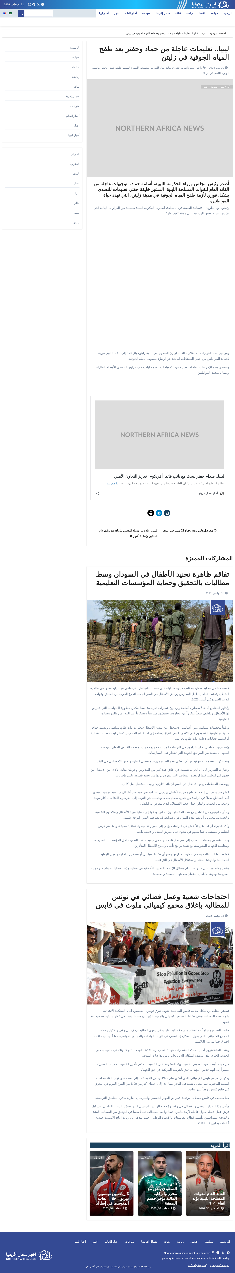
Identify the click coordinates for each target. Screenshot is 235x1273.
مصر (76, 212)
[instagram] (29, 4)
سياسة (214, 13)
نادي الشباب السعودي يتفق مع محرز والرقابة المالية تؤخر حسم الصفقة (162, 1194)
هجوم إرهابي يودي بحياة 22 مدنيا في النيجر (188, 530)
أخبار (116, 13)
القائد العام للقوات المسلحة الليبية (152, 67)
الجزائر (75, 154)
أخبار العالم (131, 13)
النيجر (76, 173)
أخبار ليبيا (104, 13)
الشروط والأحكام (197, 1265)
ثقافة (178, 13)
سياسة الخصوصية (219, 1265)
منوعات (146, 13)
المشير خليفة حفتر (120, 67)
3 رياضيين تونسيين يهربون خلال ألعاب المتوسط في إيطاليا (112, 1198)
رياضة (189, 13)
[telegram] (42, 4)
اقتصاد (201, 13)
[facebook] (33, 4)
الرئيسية (227, 13)
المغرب (74, 163)
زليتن (209, 73)
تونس (76, 222)
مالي (76, 202)
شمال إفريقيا (163, 13)
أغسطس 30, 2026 (209, 1208)
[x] (38, 4)
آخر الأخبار (225, 87)
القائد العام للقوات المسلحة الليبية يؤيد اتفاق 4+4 (208, 1198)
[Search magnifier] (21, 13)
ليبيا (201, 73)
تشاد (76, 183)
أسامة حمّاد (181, 67)
